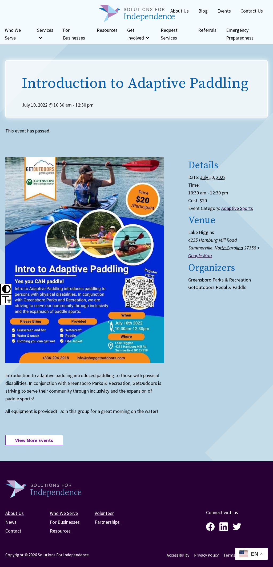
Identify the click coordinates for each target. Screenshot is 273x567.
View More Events (34, 440)
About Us (179, 11)
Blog (203, 11)
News (11, 522)
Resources (107, 30)
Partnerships (107, 522)
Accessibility (178, 555)
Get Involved (135, 34)
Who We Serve (13, 34)
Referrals (207, 30)
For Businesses (74, 34)
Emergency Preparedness (240, 34)
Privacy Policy (206, 555)
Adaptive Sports (237, 208)
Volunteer (104, 513)
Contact (13, 531)
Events (224, 11)
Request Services (169, 34)
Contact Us (251, 11)
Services (45, 30)
